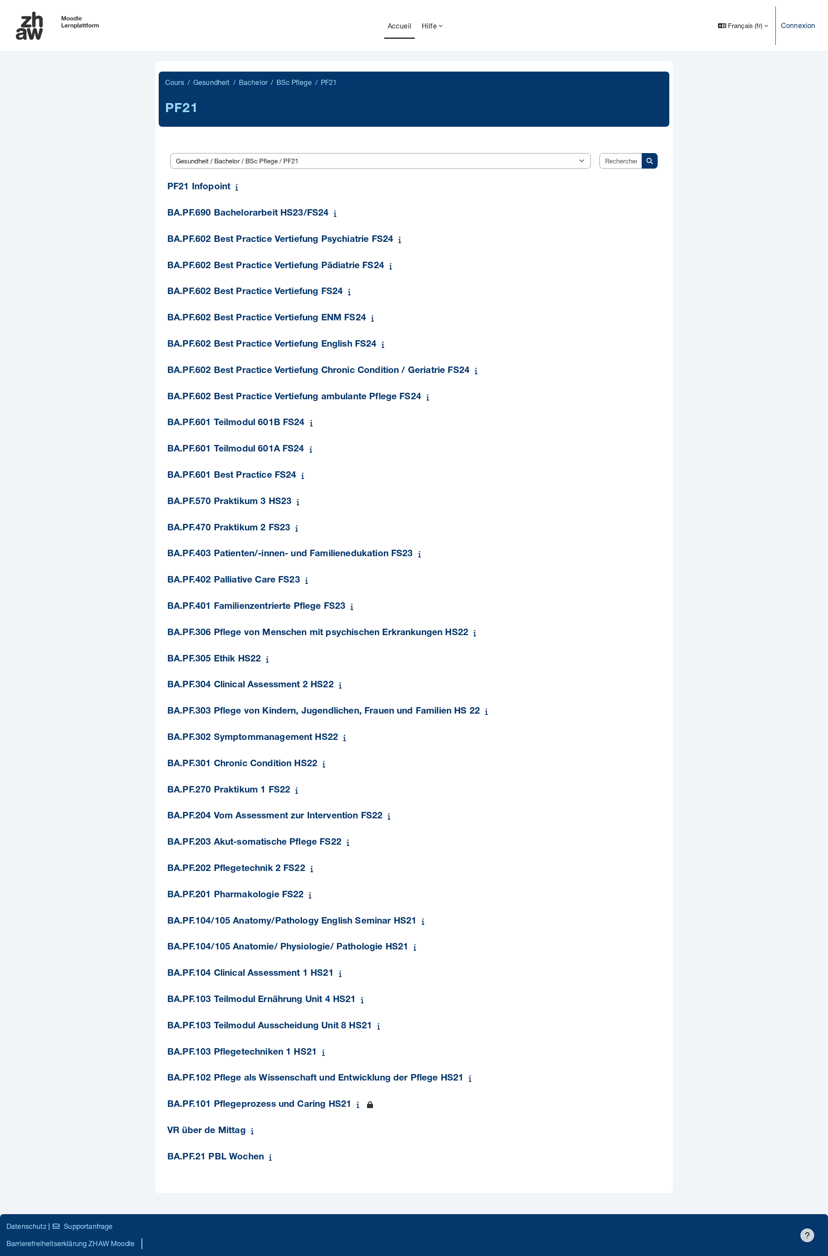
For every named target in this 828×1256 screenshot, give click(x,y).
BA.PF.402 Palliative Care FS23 (233, 580)
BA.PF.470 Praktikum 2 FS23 (228, 528)
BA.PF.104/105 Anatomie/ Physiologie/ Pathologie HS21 (287, 947)
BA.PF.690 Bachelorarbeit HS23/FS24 (248, 213)
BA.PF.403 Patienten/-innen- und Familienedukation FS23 (290, 554)
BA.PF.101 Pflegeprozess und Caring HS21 (259, 1104)
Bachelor (253, 82)
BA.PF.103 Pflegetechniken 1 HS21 (242, 1052)
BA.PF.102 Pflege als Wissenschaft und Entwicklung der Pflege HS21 (315, 1078)
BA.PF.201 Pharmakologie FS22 (235, 895)
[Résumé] (238, 187)
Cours (174, 82)
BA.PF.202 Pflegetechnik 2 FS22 (236, 869)
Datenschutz (26, 1226)
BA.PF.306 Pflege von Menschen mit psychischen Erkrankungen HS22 (317, 633)
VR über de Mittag (206, 1131)
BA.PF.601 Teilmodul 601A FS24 (235, 449)
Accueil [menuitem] (399, 26)
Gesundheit (211, 82)
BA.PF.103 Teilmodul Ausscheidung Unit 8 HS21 (269, 1026)
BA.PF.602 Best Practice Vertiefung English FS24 (272, 344)
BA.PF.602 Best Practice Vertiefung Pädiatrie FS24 (275, 266)
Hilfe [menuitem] (429, 26)
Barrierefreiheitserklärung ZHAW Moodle (70, 1243)
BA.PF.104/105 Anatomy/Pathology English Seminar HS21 (292, 921)
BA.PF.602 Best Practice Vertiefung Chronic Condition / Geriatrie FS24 (318, 371)
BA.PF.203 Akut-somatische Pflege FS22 (254, 842)
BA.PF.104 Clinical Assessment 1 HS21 (250, 973)
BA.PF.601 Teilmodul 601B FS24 (236, 423)
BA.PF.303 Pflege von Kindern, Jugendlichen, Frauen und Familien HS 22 (323, 711)
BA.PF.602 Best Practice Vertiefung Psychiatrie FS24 (280, 239)
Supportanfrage (88, 1226)
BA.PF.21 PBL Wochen (215, 1157)
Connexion (798, 25)
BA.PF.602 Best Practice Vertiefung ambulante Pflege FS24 (294, 397)
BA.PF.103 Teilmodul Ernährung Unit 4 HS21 (261, 1000)
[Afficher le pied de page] (807, 1235)
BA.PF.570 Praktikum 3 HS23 (229, 502)
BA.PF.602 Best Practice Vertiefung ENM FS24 (266, 318)
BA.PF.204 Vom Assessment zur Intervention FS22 (275, 816)
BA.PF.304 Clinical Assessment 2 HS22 (250, 685)
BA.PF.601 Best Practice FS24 (231, 475)
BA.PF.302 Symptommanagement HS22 (252, 737)
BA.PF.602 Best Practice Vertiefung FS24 (255, 292)
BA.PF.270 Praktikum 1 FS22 (228, 790)
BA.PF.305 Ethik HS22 (214, 659)
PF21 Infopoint (198, 187)
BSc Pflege (294, 82)
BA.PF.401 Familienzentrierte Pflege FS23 (256, 606)
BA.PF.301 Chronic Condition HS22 (242, 764)
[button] (743, 25)
